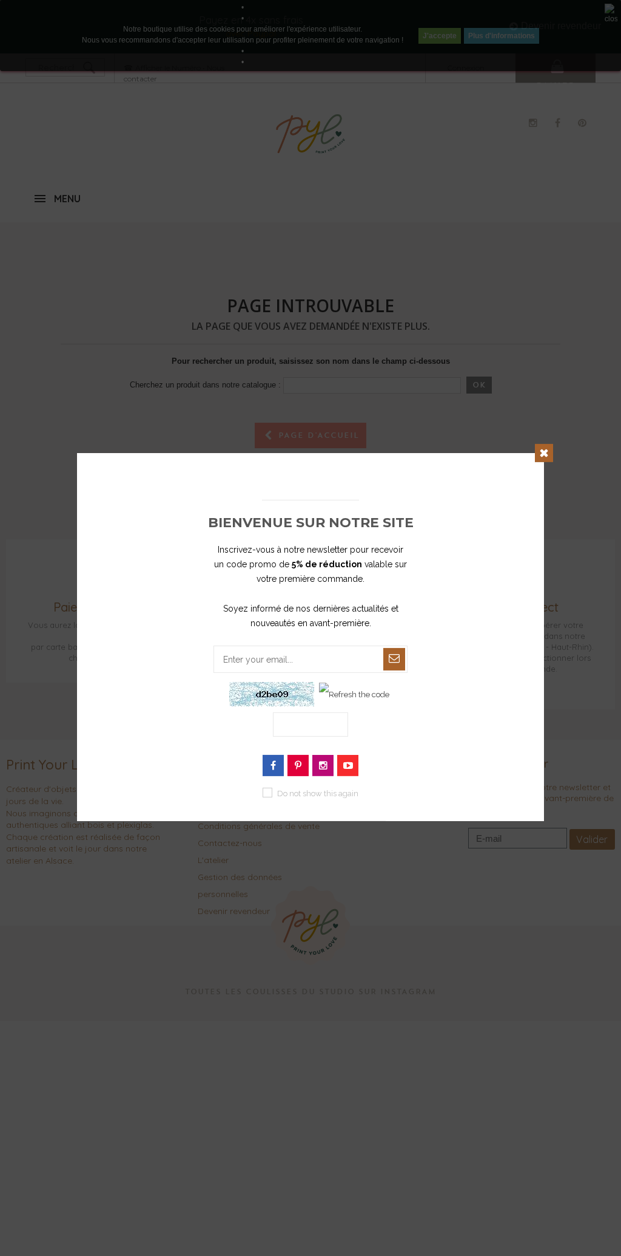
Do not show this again (317, 793)
